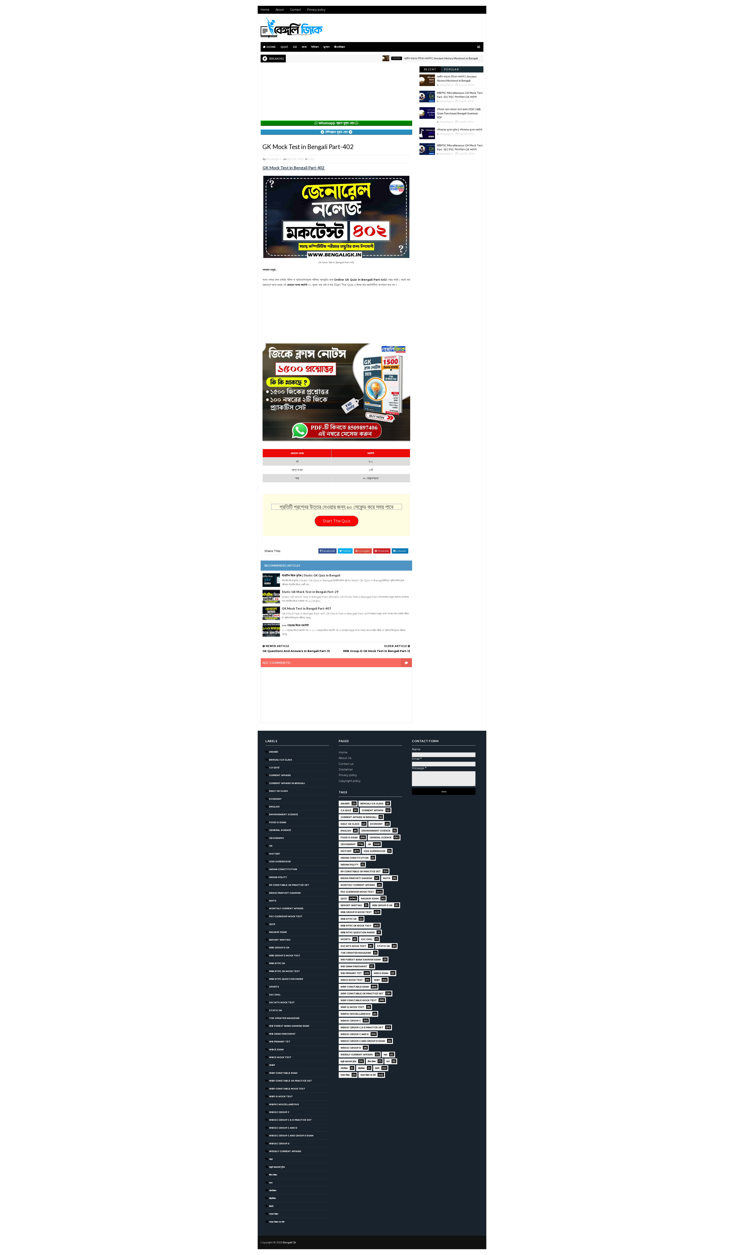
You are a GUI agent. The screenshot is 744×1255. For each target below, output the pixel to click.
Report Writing (279, 939)
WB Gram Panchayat (282, 1033)
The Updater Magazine (284, 1018)
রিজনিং (271, 1206)
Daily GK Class (278, 791)
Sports (274, 986)
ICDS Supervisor (280, 861)
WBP (272, 1065)
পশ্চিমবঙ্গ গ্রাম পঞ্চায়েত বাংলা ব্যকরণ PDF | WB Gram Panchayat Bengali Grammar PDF (459, 113)
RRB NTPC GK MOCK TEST (284, 971)
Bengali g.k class (280, 759)
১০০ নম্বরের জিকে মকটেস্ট (295, 625)
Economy (275, 799)
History (343, 58)
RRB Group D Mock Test (284, 955)
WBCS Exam (276, 1049)
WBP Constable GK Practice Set (290, 1080)
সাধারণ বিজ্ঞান (273, 1214)
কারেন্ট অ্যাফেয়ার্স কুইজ (277, 1167)
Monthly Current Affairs (286, 908)
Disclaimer (346, 769)
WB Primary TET (279, 1041)
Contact (295, 9)
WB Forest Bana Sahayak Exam (289, 1026)
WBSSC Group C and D (283, 1127)
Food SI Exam (277, 822)
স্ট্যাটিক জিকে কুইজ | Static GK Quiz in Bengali (311, 575)
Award (273, 751)
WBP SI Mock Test (281, 1096)
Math (272, 900)
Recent (430, 69)
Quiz (284, 46)
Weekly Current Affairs (285, 1151)
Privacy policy (316, 9)
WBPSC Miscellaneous (453, 58)
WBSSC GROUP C (279, 1112)
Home (265, 9)
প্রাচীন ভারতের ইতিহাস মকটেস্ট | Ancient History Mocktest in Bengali (388, 58)
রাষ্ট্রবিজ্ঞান (272, 1198)
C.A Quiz (274, 767)
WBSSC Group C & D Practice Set (290, 1120)
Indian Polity (278, 877)
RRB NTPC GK (277, 963)
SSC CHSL (275, 994)
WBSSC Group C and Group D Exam (291, 1135)
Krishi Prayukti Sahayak (285, 893)
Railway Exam (278, 932)
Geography (276, 838)
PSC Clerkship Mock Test (285, 916)
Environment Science (283, 814)
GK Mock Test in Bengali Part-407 (306, 608)
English (274, 806)
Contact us (346, 764)
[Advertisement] (336, 93)
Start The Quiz (336, 521)
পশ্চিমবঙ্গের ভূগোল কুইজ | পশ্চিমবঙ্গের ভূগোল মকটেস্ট (459, 129)
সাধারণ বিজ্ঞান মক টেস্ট (276, 1221)
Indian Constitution (283, 869)
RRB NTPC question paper (286, 979)
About (280, 9)
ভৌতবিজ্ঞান (272, 1190)
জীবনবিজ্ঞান (339, 46)
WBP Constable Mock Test (287, 1088)
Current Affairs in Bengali (287, 783)
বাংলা (304, 46)
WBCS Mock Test (280, 1057)
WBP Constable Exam (283, 1073)
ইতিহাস (315, 46)
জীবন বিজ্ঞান (273, 1174)
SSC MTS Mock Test (282, 1002)
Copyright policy (350, 781)
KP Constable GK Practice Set (289, 885)
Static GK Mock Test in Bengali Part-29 (310, 591)
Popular (451, 69)
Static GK (275, 1010)
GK (295, 46)
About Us (345, 758)
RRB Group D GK (279, 947)
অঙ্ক (271, 1159)
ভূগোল (326, 46)
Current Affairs (280, 775)
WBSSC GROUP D (279, 1143)
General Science (280, 830)
